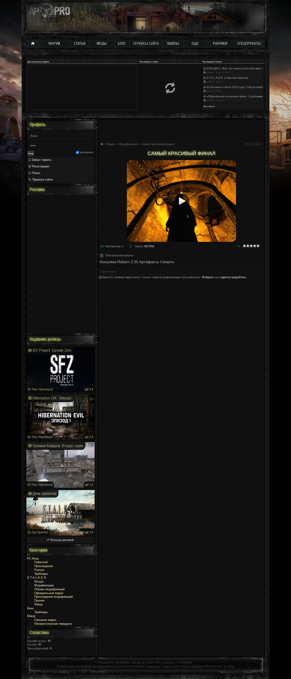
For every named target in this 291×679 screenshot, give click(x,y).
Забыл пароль (41, 159)
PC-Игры (33, 558)
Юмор (38, 604)
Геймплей (41, 562)
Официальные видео (48, 593)
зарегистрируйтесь (233, 277)
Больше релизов (62, 540)
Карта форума (192, 666)
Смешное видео (45, 620)
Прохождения (43, 566)
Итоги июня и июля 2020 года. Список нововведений (240, 87)
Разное (39, 570)
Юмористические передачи (53, 623)
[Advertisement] (181, 129)
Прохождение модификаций (53, 596)
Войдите (208, 277)
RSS (208, 666)
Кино (30, 608)
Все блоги (209, 106)
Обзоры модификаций (49, 589)
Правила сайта (42, 179)
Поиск (35, 173)
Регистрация (40, 166)
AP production (165, 662)
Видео (111, 144)
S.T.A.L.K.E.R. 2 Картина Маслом (227, 77)
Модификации (128, 144)
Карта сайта (171, 666)
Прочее (39, 600)
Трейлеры (41, 573)
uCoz (231, 666)
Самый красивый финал (158, 144)
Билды (39, 581)
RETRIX (149, 246)
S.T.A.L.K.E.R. (37, 577)
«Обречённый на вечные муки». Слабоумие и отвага (240, 96)
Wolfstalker (122, 662)
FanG (150, 662)
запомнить (87, 152)
